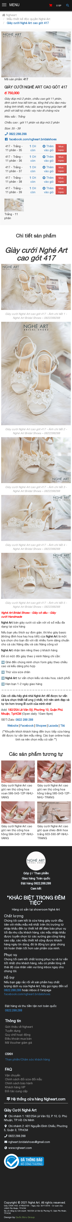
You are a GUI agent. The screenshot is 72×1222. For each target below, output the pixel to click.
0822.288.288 (17, 134)
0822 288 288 (24, 719)
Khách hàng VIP (15, 1087)
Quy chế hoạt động (17, 1034)
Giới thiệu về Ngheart (19, 1026)
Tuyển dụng (12, 1030)
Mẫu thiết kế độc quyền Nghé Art (28, 19)
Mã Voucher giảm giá (18, 1042)
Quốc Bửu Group (25, 1217)
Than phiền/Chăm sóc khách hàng (27, 1059)
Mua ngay (61, 148)
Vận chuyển (12, 1075)
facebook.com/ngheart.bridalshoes (32, 139)
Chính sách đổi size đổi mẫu (23, 1079)
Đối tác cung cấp (16, 1091)
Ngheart (11, 15)
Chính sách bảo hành (19, 1083)
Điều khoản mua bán (18, 1038)
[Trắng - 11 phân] (14, 205)
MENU (14, 5)
